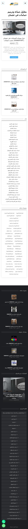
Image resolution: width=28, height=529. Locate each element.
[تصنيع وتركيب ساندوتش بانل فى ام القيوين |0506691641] (14, 350)
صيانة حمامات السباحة (18, 263)
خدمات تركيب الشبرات (13, 163)
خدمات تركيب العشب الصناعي (13, 166)
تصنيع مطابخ (9, 246)
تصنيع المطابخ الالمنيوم (9, 238)
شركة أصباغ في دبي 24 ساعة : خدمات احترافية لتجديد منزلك (13, 412)
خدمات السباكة (13, 132)
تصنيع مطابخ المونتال (9, 251)
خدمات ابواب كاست (13, 126)
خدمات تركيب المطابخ (13, 175)
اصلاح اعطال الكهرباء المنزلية (9, 213)
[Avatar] (17, 43)
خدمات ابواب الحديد (13, 124)
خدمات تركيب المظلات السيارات (13, 177)
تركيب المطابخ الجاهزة (18, 233)
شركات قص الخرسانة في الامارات (13, 201)
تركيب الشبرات (13, 468)
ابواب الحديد (13, 416)
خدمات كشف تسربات (13, 197)
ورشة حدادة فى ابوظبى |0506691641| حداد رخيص (14, 302)
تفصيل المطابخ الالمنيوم (10, 258)
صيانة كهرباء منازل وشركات (9, 269)
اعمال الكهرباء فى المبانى (14, 218)
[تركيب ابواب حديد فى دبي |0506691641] (14, 309)
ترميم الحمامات (13, 493)
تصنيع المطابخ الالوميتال (18, 241)
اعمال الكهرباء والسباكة (17, 228)
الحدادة (13, 422)
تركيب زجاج (13, 490)
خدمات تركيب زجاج (13, 179)
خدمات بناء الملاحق (13, 146)
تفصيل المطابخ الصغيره (17, 261)
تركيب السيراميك (13, 465)
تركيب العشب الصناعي (13, 472)
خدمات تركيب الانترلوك (13, 155)
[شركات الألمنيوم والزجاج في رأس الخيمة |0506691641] (14, 90)
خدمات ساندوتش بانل (13, 190)
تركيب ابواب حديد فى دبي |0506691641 (14, 314)
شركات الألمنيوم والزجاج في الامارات (13, 199)
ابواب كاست (13, 419)
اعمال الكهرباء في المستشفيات (14, 225)
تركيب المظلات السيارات (13, 487)
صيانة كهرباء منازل (19, 269)
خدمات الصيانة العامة (13, 139)
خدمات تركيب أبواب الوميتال (13, 150)
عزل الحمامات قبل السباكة (13, 274)
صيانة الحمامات (9, 261)
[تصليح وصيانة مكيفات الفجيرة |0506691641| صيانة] (14, 363)
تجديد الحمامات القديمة (17, 230)
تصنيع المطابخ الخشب (9, 241)
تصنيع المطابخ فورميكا (16, 246)
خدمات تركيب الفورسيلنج (13, 170)
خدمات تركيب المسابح (13, 172)
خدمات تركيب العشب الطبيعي (13, 168)
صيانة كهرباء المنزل (9, 266)
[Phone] (3, 521)
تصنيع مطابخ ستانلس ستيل (9, 256)
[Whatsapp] (3, 525)
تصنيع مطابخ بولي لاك (9, 253)
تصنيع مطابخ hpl (18, 248)
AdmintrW (12, 43)
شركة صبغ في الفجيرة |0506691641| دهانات (14, 343)
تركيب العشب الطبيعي (13, 475)
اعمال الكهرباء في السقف (14, 223)
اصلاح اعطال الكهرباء (19, 213)
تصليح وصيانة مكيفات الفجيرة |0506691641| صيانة (14, 367)
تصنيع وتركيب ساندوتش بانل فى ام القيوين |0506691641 (14, 355)
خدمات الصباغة (13, 137)
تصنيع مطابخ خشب (19, 256)
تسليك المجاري (13, 499)
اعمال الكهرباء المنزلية (10, 215)
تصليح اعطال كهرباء (17, 236)
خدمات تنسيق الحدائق (13, 188)
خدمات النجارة (13, 144)
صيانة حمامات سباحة (9, 263)
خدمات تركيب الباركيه (13, 157)
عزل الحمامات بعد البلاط (9, 271)
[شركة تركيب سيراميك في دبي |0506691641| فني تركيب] (14, 104)
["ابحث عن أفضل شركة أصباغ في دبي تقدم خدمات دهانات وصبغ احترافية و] (14, 4)
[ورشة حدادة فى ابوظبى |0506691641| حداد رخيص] (14, 297)
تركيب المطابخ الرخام (9, 233)
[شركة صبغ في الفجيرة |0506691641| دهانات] (14, 338)
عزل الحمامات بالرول (18, 271)
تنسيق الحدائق (13, 503)
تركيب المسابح (13, 481)
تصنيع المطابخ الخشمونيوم (9, 243)
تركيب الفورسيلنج (13, 478)
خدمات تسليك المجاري (13, 186)
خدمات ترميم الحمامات (13, 181)
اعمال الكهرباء (18, 215)
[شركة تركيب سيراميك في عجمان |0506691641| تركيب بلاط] (14, 76)
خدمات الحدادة (13, 128)
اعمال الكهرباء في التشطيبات (14, 220)
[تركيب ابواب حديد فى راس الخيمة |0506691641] (14, 321)
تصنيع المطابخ (9, 236)
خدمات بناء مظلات (13, 148)
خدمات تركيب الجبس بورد (13, 159)
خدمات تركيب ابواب (13, 152)
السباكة (13, 428)
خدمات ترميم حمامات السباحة (13, 183)
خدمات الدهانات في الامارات (13, 130)
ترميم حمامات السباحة (13, 496)
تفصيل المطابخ (18, 258)
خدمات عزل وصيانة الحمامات (13, 194)
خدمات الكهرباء (13, 141)
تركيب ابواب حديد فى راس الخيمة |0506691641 (14, 326)
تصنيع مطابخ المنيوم (18, 251)
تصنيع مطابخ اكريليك (10, 248)
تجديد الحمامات (9, 228)
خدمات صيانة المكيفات (13, 192)
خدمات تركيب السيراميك (13, 161)
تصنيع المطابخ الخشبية (19, 243)
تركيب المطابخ (9, 230)
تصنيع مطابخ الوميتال (18, 253)
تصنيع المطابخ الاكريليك (18, 238)
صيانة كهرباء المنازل (18, 266)
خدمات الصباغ (13, 135)
